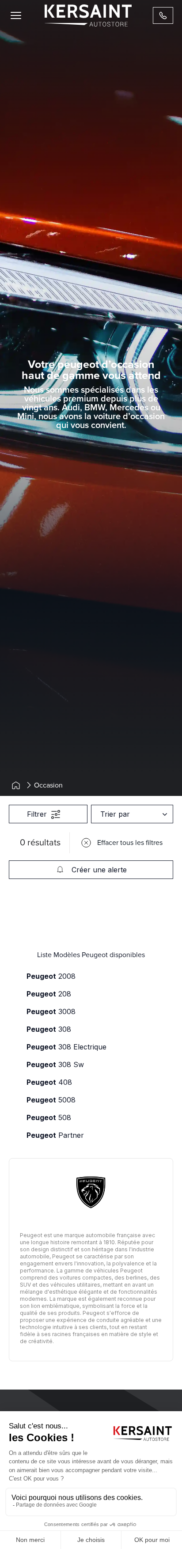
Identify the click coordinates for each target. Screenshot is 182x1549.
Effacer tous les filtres (130, 842)
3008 (51, 1011)
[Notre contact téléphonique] (163, 15)
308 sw (55, 1064)
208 (49, 993)
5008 (51, 1099)
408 (49, 1082)
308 (49, 1029)
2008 (51, 976)
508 (49, 1117)
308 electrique (66, 1046)
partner (55, 1135)
